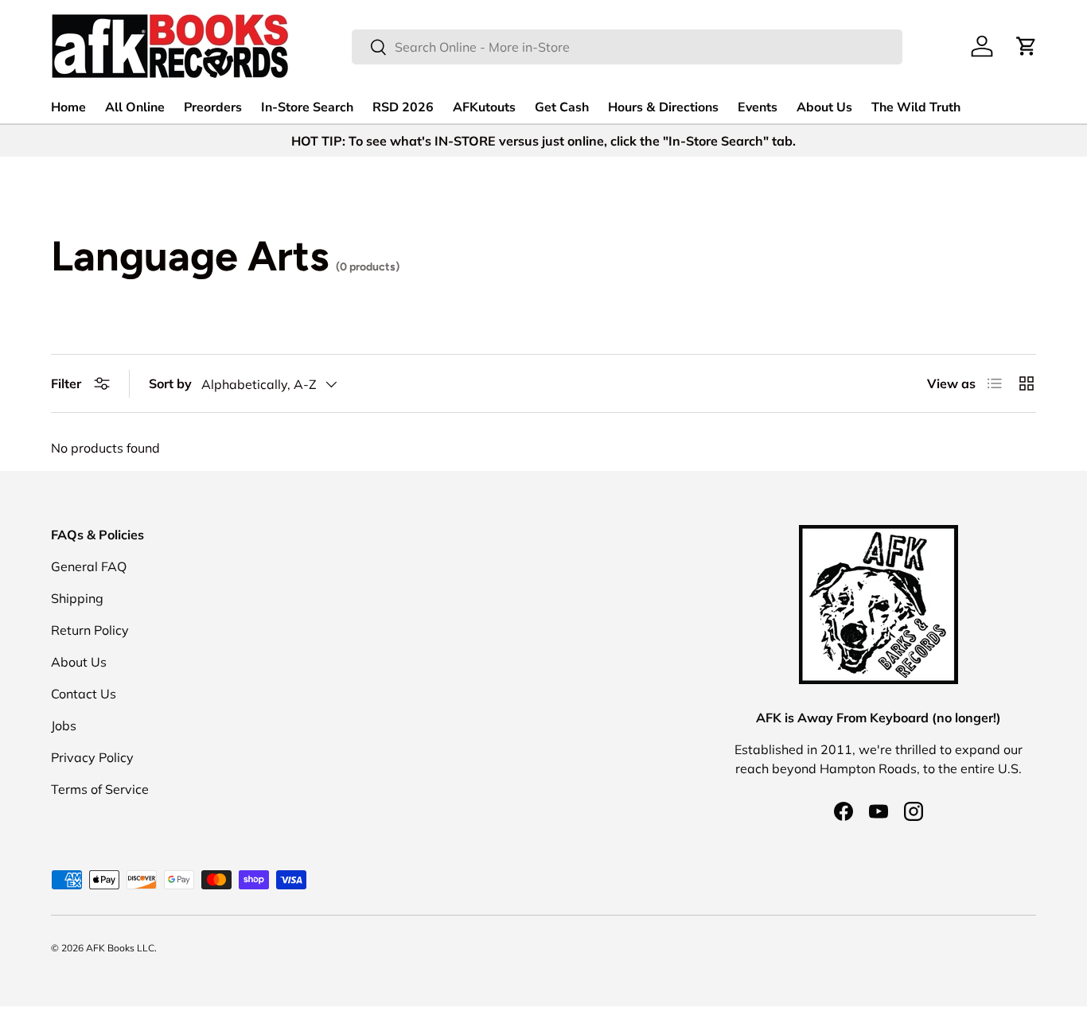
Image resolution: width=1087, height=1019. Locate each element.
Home (68, 107)
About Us (824, 107)
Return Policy (90, 630)
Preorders (213, 107)
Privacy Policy (92, 757)
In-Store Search (307, 107)
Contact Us (83, 694)
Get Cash (562, 107)
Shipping (77, 598)
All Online (135, 107)
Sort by (170, 383)
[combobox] (627, 46)
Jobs (63, 725)
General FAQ (89, 566)
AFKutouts (484, 107)
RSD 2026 (403, 107)
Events (757, 107)
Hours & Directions (663, 107)
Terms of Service (100, 789)
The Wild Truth (915, 107)
